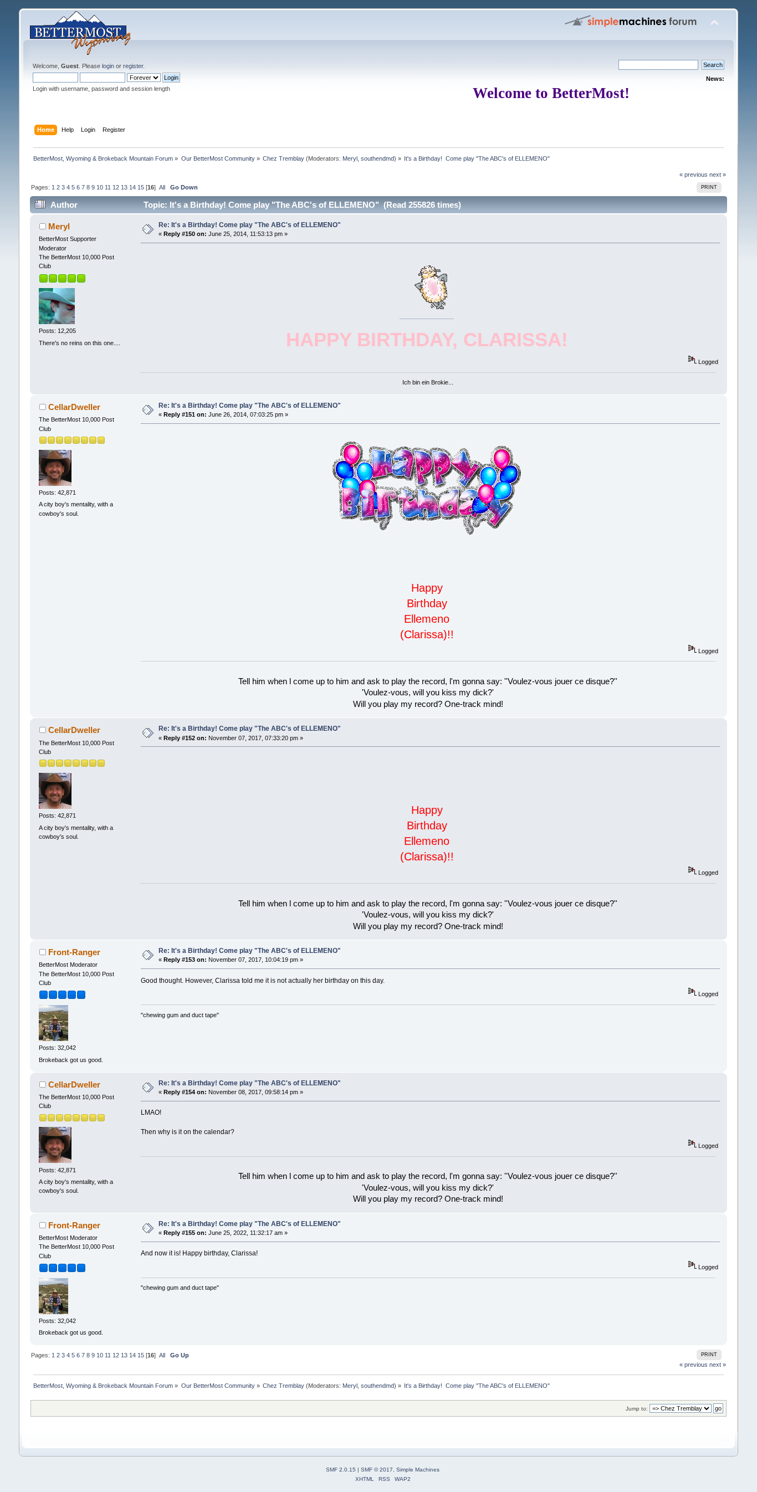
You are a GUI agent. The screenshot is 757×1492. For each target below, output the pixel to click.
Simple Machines (417, 1470)
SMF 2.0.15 (341, 1470)
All (162, 187)
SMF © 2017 (377, 1470)
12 (115, 187)
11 (108, 187)
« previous (693, 174)
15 (140, 187)
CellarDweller (74, 407)
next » (717, 174)
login (108, 66)
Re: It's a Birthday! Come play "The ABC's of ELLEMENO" (249, 225)
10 (99, 187)
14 (132, 187)
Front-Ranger (74, 952)
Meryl (349, 158)
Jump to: (637, 1409)
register (133, 66)
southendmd (377, 158)
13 (124, 187)
